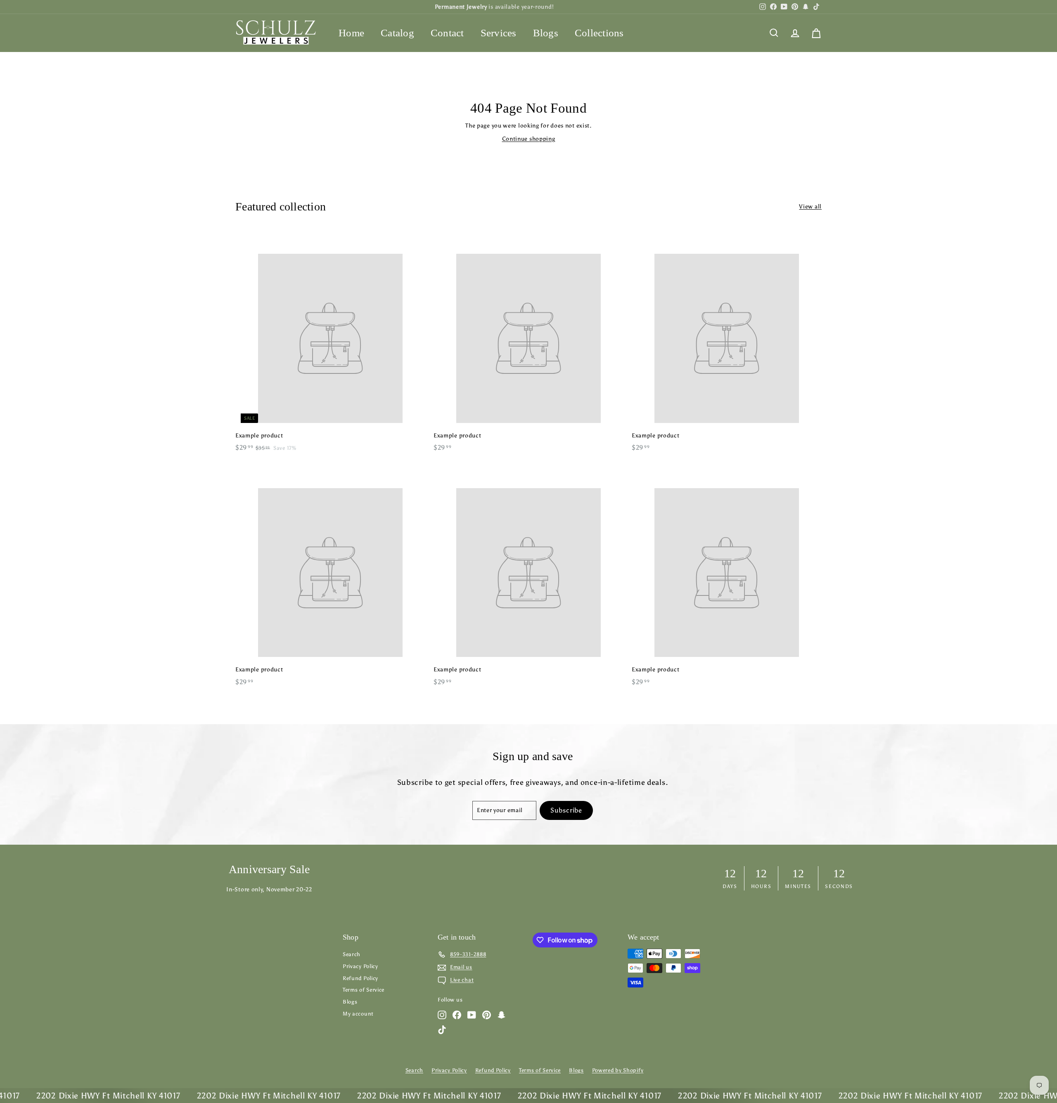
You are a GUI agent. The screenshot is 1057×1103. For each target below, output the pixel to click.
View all (810, 206)
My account (358, 1014)
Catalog (397, 32)
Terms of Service (363, 990)
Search (351, 954)
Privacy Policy (360, 966)
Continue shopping (528, 138)
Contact (447, 32)
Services (499, 32)
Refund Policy (360, 978)
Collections (599, 32)
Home (351, 32)
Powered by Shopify (618, 1070)
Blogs (545, 32)
